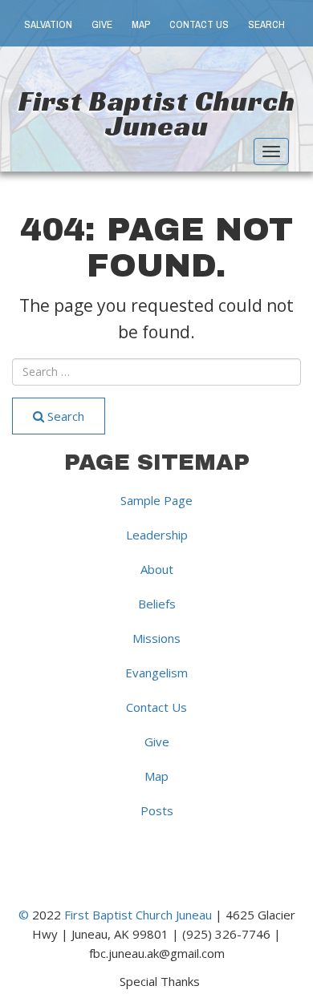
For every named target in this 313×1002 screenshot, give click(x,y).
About (156, 569)
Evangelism (156, 673)
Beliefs (157, 604)
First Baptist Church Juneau (156, 113)
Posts (156, 810)
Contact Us (199, 24)
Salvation (48, 24)
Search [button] (266, 24)
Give (101, 24)
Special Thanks (160, 980)
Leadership (157, 535)
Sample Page (156, 500)
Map (141, 24)
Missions (156, 638)
